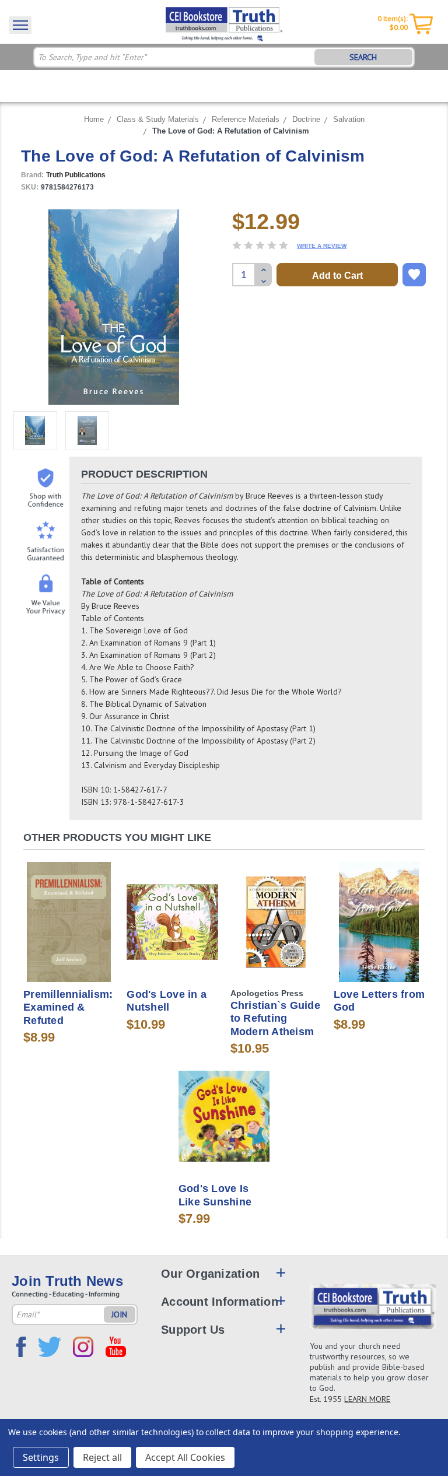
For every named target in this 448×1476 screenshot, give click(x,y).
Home (94, 119)
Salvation (349, 119)
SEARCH (363, 57)
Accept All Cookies (185, 1457)
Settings (41, 1457)
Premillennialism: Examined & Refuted (68, 1007)
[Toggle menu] (20, 25)
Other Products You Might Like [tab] (117, 837)
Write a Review (321, 246)
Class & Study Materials (158, 119)
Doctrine (306, 119)
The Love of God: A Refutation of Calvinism (230, 131)
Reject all (102, 1457)
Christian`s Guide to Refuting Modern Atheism (275, 1018)
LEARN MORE (367, 1399)
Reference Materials (245, 119)
